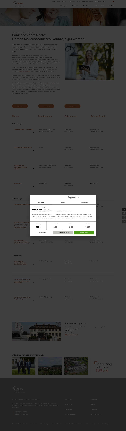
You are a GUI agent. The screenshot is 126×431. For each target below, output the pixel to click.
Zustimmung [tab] (41, 202)
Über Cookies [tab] (84, 202)
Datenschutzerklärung (38, 209)
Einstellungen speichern (63, 232)
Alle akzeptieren (84, 232)
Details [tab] (63, 202)
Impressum (47, 209)
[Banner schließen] (86, 197)
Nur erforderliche (42, 232)
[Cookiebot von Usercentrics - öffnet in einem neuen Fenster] (69, 197)
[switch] (55, 227)
